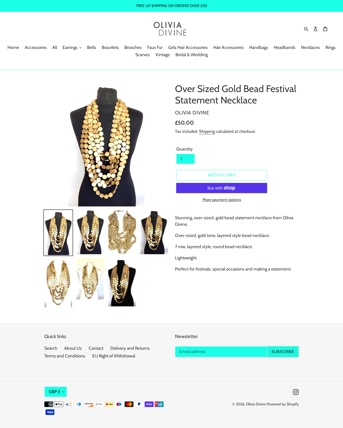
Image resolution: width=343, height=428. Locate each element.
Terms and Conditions (64, 356)
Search (50, 348)
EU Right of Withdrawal (113, 356)
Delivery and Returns (130, 348)
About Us (73, 348)
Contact (96, 348)
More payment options (222, 199)
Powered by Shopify (283, 404)
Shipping (207, 131)
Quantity (184, 149)
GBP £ (54, 391)
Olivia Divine (256, 404)
